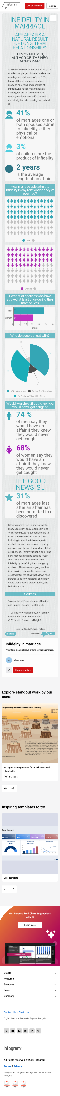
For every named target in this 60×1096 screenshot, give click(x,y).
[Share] (9, 670)
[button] (27, 240)
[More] (53, 18)
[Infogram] (11, 5)
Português (24, 1018)
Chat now (24, 1012)
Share (11, 634)
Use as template (35, 5)
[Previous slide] (6, 788)
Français (42, 1018)
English (7, 1018)
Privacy (18, 1066)
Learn (7, 990)
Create (7, 972)
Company (9, 995)
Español (33, 1018)
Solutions (9, 984)
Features (9, 978)
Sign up (52, 6)
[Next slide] (13, 788)
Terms (7, 1066)
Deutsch (15, 1018)
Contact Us (10, 1012)
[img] (30, 209)
